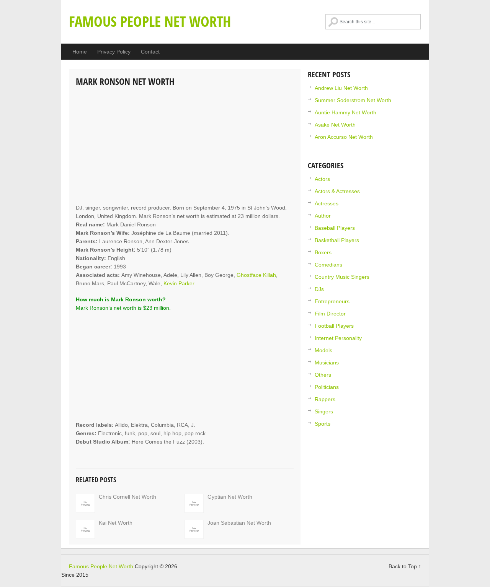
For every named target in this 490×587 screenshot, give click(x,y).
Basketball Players (337, 240)
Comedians (328, 265)
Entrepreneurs (332, 301)
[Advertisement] (185, 146)
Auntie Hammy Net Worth (345, 112)
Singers (324, 411)
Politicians (327, 387)
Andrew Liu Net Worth (341, 88)
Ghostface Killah (256, 275)
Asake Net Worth (335, 125)
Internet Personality (338, 338)
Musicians (327, 362)
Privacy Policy (114, 52)
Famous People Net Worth (150, 21)
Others (323, 375)
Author (323, 216)
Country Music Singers (342, 277)
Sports (322, 424)
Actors (322, 179)
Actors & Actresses (337, 191)
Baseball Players (335, 228)
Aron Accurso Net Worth (344, 137)
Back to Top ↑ (405, 566)
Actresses (326, 203)
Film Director (330, 314)
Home (79, 52)
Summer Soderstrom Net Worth (353, 100)
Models (323, 350)
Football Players (334, 326)
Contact (150, 52)
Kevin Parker (178, 283)
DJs (319, 289)
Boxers (323, 252)
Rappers (325, 399)
